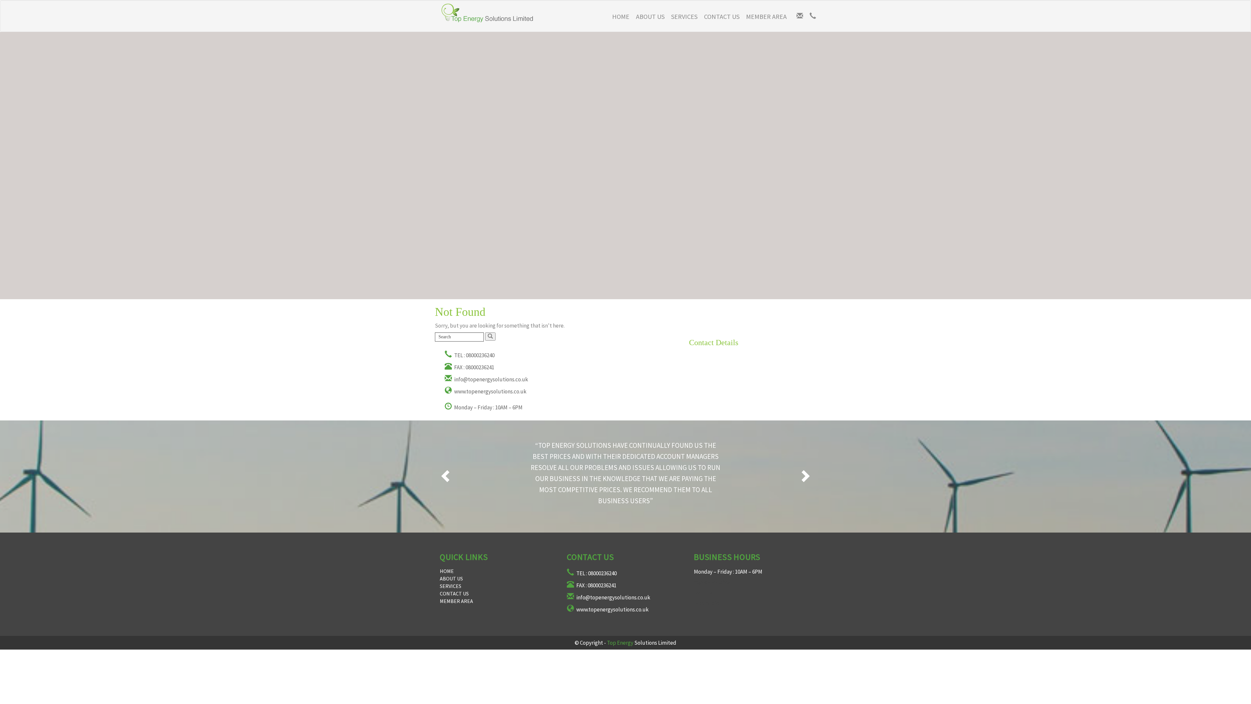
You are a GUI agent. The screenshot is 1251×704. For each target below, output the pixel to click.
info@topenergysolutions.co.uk (490, 379)
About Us (650, 16)
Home (620, 16)
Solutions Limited (641, 642)
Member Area (766, 16)
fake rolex (705, 592)
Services (684, 16)
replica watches (712, 582)
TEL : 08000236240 (474, 355)
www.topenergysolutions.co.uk (489, 391)
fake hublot (708, 603)
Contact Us (722, 16)
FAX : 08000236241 (473, 367)
